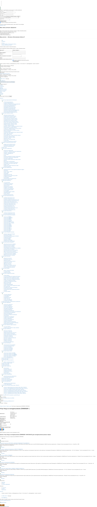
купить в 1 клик (7, 427)
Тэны (3, 292)
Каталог (3, 488)
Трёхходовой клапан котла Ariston (8, 397)
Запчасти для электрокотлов (6, 210)
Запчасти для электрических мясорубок (8, 214)
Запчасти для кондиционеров (7, 380)
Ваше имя (2, 11)
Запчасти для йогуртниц (6, 378)
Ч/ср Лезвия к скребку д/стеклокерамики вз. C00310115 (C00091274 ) (11, 449)
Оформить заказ (3, 21)
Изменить (3, 41)
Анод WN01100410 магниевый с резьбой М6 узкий (11, 394)
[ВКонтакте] (0, 429)
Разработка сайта (3, 501)
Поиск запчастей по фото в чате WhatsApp (7, 81)
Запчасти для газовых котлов (7, 350)
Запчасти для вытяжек (5, 364)
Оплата (3, 483)
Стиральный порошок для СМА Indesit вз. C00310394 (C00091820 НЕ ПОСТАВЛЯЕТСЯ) (14, 443)
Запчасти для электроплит (6, 180)
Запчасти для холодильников (7, 148)
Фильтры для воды (5, 358)
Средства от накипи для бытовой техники (9, 142)
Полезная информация (6, 484)
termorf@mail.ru (2, 80)
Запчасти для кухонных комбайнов (8, 242)
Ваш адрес (2, 15)
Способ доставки (3, 16)
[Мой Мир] (3, 429)
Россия (3, 42)
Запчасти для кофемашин (6, 302)
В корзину (2, 447)
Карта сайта (4, 489)
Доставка (3, 482)
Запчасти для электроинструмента (7, 359)
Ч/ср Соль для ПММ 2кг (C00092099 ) (6, 455)
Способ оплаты (2, 17)
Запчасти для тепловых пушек (7, 362)
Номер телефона (3, 12)
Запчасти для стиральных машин (7, 113)
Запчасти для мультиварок (6, 342)
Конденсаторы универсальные (7, 179)
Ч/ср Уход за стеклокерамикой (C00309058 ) (7, 462)
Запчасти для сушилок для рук (7, 379)
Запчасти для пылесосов (6, 256)
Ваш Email (2, 13)
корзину (7, 506)
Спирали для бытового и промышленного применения (11, 301)
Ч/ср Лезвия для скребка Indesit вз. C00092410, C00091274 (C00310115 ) (12, 468)
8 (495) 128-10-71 (3, 78)
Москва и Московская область (7, 44)
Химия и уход (4, 147)
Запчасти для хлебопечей (6, 328)
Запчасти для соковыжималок (7, 374)
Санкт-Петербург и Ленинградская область (9, 43)
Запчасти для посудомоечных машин (8, 273)
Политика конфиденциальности (5, 500)
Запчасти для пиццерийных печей (7, 357)
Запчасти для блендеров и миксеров (8, 231)
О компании (4, 487)
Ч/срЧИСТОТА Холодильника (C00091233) (7, 474)
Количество (2, 18)
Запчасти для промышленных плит (8, 195)
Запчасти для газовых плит (6, 365)
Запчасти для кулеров (5, 268)
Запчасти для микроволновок (7, 167)
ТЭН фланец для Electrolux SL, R (8, 400)
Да (2, 40)
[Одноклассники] (2, 429)
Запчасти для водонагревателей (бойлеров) (9, 99)
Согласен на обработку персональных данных (8, 22)
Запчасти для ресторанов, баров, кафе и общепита (10, 385)
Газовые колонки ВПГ (5, 363)
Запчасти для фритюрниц (6, 381)
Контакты (1, 491)
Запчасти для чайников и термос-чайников (9, 324)
